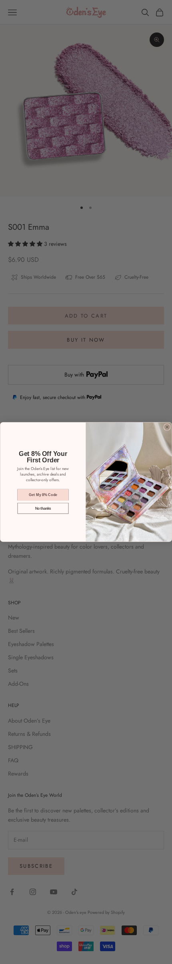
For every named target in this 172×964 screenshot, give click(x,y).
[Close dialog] (167, 427)
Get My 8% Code (43, 494)
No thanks (43, 508)
